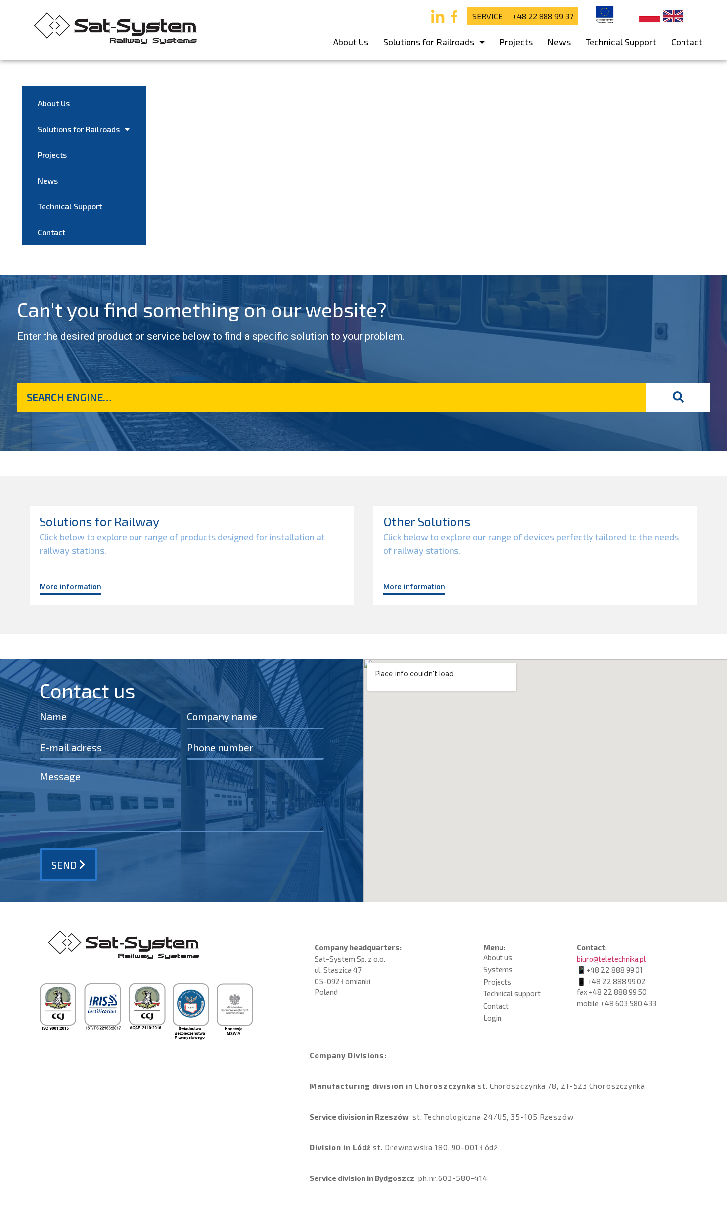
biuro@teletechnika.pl (611, 958)
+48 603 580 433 (628, 1003)
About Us (350, 41)
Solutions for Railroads (428, 41)
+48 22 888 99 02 (617, 981)
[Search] (678, 397)
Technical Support (621, 41)
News (559, 41)
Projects (516, 41)
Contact (686, 41)
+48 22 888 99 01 (614, 969)
